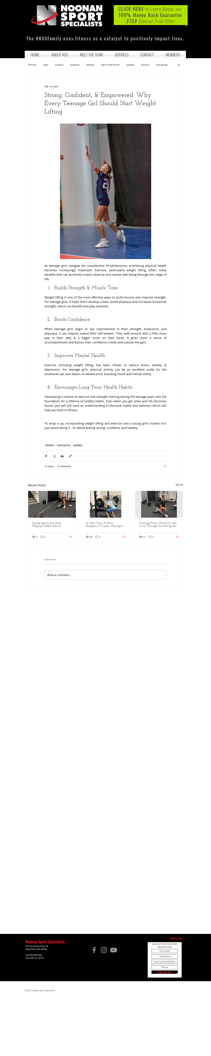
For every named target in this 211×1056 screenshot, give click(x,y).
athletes (90, 64)
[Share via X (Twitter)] (54, 456)
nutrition (59, 64)
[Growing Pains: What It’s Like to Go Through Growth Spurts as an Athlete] (159, 504)
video (45, 64)
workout (145, 64)
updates (130, 64)
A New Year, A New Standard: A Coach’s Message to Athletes (105, 525)
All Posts (32, 64)
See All (179, 484)
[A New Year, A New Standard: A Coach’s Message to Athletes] (105, 504)
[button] (59, 54)
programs (75, 64)
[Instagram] (104, 950)
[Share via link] (70, 456)
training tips (162, 64)
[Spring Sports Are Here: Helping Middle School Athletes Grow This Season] (52, 504)
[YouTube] (113, 950)
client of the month (110, 64)
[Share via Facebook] (46, 456)
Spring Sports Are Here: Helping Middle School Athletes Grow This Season (49, 525)
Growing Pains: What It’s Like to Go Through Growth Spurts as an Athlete (158, 525)
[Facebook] (94, 950)
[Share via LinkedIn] (62, 456)
